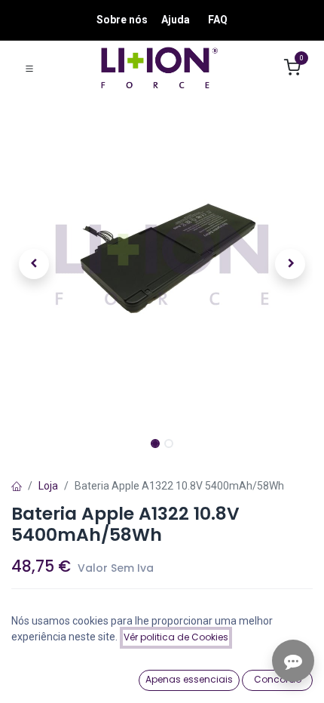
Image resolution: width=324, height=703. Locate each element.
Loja (48, 486)
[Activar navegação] (29, 68)
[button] (34, 264)
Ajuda (175, 20)
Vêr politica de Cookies (176, 637)
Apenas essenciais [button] (189, 679)
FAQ (218, 20)
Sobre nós (122, 20)
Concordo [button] (277, 679)
